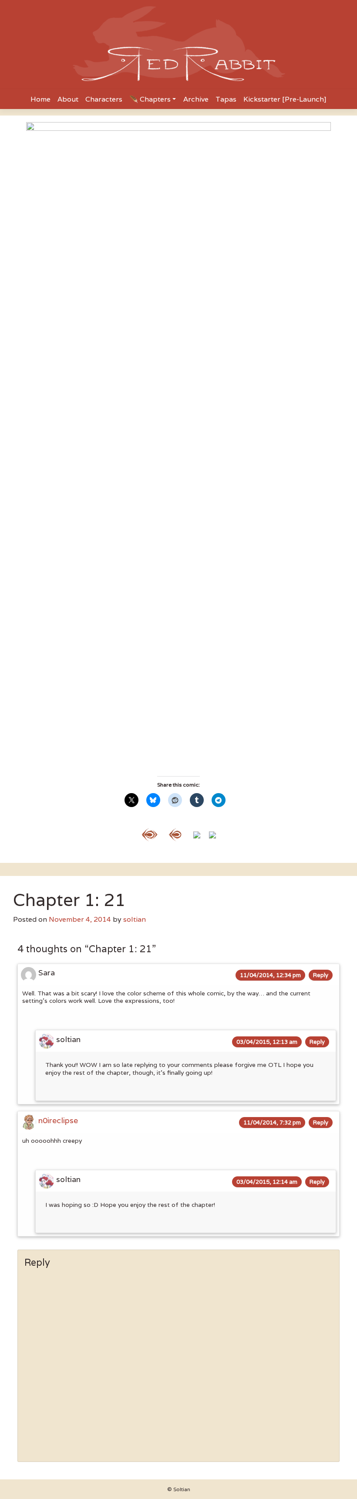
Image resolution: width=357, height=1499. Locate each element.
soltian (134, 919)
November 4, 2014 (80, 919)
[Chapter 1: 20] (175, 833)
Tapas (226, 99)
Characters (103, 99)
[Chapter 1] (150, 833)
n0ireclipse (58, 1120)
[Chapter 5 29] (212, 833)
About (67, 99)
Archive (196, 99)
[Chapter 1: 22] (196, 833)
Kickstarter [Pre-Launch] (285, 99)
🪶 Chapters (150, 99)
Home (40, 99)
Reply (320, 975)
